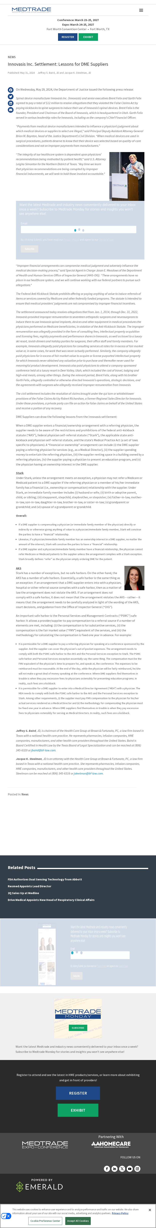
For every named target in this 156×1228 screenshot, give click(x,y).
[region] (78, 1216)
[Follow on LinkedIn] (114, 1169)
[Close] (150, 1210)
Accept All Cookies (77, 1220)
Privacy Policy (120, 1213)
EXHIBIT (88, 37)
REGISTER (68, 37)
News (12, 57)
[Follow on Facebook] (107, 1169)
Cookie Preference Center (45, 1220)
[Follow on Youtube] (130, 1169)
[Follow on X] (122, 1169)
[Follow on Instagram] (137, 1169)
